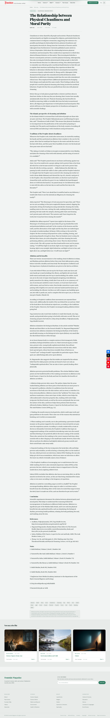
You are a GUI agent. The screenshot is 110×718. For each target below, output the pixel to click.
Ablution (32, 602)
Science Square (34, 697)
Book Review (86, 707)
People (45, 605)
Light (36, 605)
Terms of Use (63, 715)
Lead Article (59, 697)
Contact (78, 715)
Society (57, 2)
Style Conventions (101, 715)
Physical (51, 605)
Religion (58, 699)
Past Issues (65, 2)
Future (77, 656)
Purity (62, 605)
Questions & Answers (61, 704)
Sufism (58, 702)
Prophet (57, 605)
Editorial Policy (71, 715)
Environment (33, 704)
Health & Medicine (34, 707)
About (5, 697)
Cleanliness (52, 602)
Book (46, 602)
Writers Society (91, 715)
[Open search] (101, 2)
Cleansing (59, 602)
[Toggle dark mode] (104, 2)
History (84, 702)
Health (77, 602)
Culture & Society (87, 697)
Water (32, 607)
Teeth (70, 605)
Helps (32, 605)
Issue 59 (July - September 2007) (45, 10)
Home (39, 2)
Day (64, 602)
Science (45, 2)
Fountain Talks (7, 702)
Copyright (84, 715)
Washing (76, 605)
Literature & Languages (88, 704)
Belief (51, 2)
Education (85, 699)
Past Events (7, 699)
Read (32, 659)
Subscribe (72, 2)
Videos (6, 704)
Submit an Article (93, 2)
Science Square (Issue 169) (14, 656)
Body (42, 602)
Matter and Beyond (35, 702)
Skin (66, 605)
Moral (41, 605)
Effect (68, 602)
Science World (34, 699)
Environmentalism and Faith (49, 656)
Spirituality (59, 707)
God (73, 602)
